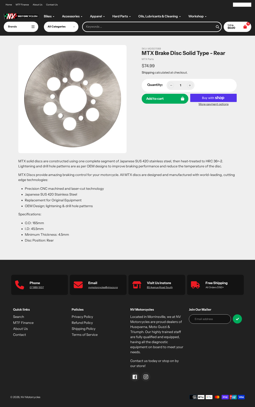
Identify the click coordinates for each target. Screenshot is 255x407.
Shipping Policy (83, 329)
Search (18, 317)
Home (9, 4)
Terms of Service (85, 335)
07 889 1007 (37, 287)
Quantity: (155, 85)
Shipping (148, 72)
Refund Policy (82, 323)
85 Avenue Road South (160, 287)
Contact (19, 335)
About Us (37, 4)
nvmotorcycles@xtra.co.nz (103, 287)
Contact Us (52, 4)
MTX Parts (148, 59)
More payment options (213, 104)
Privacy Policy (82, 317)
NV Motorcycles (30, 397)
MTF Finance (22, 4)
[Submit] (237, 319)
